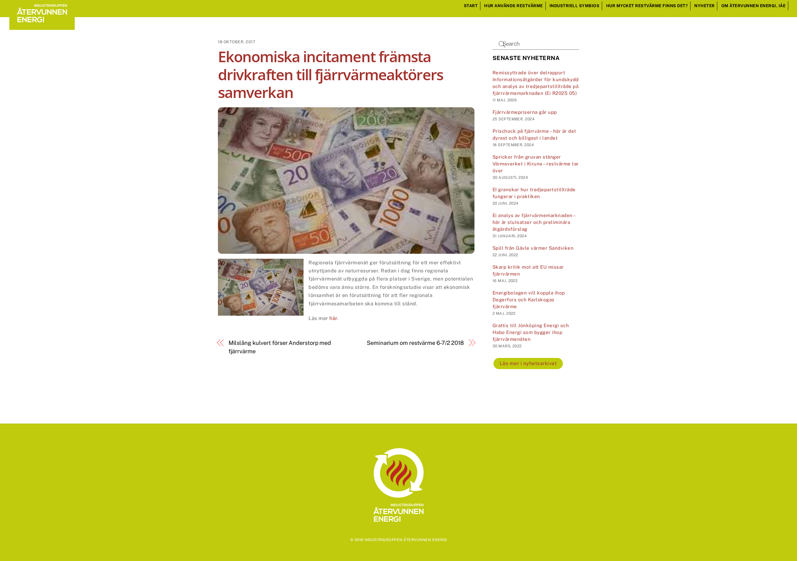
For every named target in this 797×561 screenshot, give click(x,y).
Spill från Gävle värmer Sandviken (533, 248)
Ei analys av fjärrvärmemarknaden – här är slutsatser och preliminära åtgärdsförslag (534, 222)
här (333, 318)
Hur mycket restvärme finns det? (647, 5)
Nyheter (704, 5)
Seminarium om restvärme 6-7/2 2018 (415, 343)
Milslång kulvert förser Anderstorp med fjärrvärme (280, 347)
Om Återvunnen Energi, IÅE (753, 5)
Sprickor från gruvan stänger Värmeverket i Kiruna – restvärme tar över (536, 163)
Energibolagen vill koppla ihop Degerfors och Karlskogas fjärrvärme (529, 299)
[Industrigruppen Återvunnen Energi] (42, 27)
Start (471, 5)
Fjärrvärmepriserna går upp (525, 112)
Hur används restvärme (513, 5)
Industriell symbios (574, 5)
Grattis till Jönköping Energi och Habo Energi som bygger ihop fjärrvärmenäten (531, 332)
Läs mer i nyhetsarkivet (528, 363)
